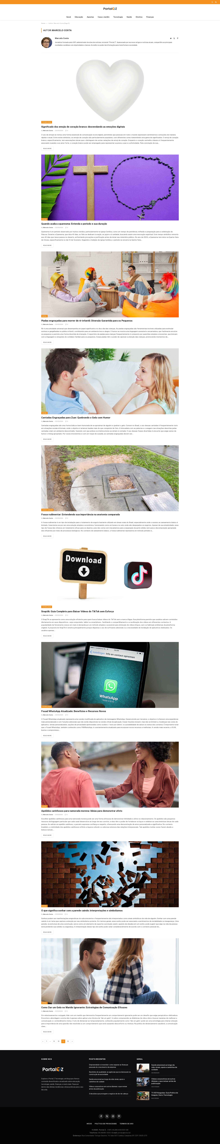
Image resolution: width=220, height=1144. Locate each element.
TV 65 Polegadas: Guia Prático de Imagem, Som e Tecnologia (164, 1094)
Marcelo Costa (62, 38)
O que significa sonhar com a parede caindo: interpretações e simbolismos (82, 910)
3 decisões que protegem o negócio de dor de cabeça (108, 1094)
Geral (68, 17)
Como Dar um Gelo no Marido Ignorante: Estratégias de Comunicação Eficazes (84, 1007)
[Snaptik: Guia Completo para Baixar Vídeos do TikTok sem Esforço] (110, 575)
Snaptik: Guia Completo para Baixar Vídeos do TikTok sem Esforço (77, 611)
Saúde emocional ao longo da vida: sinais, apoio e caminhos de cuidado (164, 1067)
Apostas (90, 17)
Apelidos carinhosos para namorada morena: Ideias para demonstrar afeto (81, 811)
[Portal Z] (110, 9)
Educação (79, 17)
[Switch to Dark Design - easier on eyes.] (212, 2)
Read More (47, 148)
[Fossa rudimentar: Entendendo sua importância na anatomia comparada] (110, 478)
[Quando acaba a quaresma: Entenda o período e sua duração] (110, 187)
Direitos (139, 17)
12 (68, 1041)
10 (58, 1041)
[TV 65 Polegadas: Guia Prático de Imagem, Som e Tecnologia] (143, 1095)
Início (89, 1124)
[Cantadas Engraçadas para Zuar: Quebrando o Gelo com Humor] (110, 381)
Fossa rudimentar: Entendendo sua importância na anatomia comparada (80, 514)
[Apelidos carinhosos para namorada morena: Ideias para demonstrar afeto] (110, 775)
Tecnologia (118, 17)
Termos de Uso (126, 1124)
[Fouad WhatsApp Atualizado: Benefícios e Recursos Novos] (110, 675)
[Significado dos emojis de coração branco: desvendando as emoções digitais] (110, 90)
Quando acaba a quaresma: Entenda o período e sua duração (74, 223)
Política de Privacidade (106, 1124)
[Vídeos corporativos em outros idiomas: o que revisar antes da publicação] (143, 1082)
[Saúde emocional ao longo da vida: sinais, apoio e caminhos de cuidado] (143, 1068)
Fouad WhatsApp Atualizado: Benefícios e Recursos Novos (73, 711)
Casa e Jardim (103, 17)
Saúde (129, 17)
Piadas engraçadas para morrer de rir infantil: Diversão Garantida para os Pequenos (86, 320)
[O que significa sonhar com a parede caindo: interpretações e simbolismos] (110, 874)
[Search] (216, 2)
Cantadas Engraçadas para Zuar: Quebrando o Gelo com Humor (75, 417)
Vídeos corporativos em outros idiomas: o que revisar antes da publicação (163, 1081)
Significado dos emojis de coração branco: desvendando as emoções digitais (83, 126)
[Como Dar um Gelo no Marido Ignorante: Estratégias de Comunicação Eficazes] (110, 971)
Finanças (150, 17)
